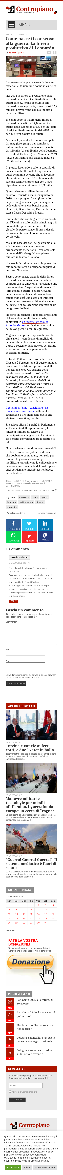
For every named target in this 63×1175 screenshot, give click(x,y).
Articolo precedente (16, 513)
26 (9, 922)
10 (45, 909)
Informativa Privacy (38, 1160)
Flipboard (29, 540)
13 (16, 914)
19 (9, 918)
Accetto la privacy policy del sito (24, 1092)
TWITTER (29, 529)
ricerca (40, 502)
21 (24, 918)
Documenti (19, 34)
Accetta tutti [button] (13, 1167)
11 (53, 909)
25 (53, 918)
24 (45, 918)
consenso (24, 497)
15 (31, 914)
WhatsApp (14, 540)
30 (38, 922)
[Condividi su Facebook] (55, 52)
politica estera (26, 502)
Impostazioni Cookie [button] (45, 1167)
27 (16, 922)
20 (16, 918)
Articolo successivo (47, 513)
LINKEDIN (45, 529)
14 (24, 914)
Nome (9, 649)
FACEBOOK (14, 529)
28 (24, 922)
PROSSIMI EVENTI (19, 994)
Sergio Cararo (16, 52)
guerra (44, 497)
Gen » (14, 930)
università (12, 507)
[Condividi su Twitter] (49, 52)
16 (38, 914)
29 (31, 922)
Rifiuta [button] (27, 1167)
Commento (11, 622)
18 (53, 914)
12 (9, 914)
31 (45, 922)
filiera (35, 497)
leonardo (11, 502)
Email (9, 661)
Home (9, 34)
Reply (13, 601)
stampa (50, 490)
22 (31, 918)
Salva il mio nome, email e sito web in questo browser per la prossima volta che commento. (31, 676)
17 (45, 914)
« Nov (8, 930)
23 (38, 918)
